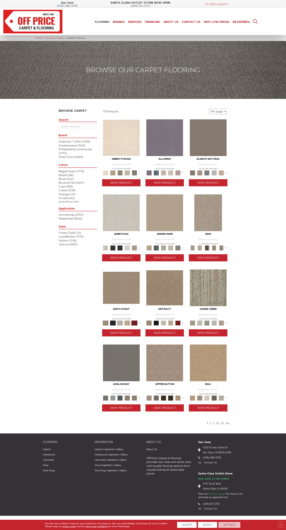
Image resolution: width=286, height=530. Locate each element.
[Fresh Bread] (134, 247)
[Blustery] (214, 172)
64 (227, 423)
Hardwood (49, 454)
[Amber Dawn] (208, 362)
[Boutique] (221, 172)
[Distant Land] (134, 397)
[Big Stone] (200, 397)
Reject (207, 524)
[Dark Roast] (120, 247)
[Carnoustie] (178, 397)
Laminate (48, 459)
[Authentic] (164, 212)
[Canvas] (121, 212)
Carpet (60, 38)
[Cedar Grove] (208, 287)
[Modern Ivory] (200, 322)
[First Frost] (127, 247)
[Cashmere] (127, 322)
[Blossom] (178, 172)
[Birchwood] (121, 287)
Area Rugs (49, 470)
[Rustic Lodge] (221, 322)
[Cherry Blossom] (134, 322)
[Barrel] (208, 137)
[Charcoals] (113, 247)
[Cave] (214, 397)
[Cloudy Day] (163, 247)
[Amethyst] (164, 137)
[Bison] (163, 397)
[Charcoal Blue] (120, 397)
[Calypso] (113, 397)
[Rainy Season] (214, 322)
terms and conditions (97, 526)
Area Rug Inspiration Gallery (111, 470)
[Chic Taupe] (127, 172)
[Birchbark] (170, 172)
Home (38, 38)
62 (217, 423)
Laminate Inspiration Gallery (111, 459)
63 (222, 423)
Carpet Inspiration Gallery (109, 449)
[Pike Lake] (207, 322)
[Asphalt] (121, 362)
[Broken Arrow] (221, 247)
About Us (151, 449)
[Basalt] (163, 172)
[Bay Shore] (214, 247)
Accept (187, 524)
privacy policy (69, 526)
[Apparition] (207, 247)
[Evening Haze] (178, 247)
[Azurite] (156, 172)
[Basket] (200, 172)
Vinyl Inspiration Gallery (108, 465)
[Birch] (207, 397)
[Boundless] (120, 172)
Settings (229, 524)
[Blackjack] (113, 322)
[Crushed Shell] (221, 397)
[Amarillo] (164, 362)
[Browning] (170, 397)
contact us (210, 462)
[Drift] (170, 247)
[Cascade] (120, 322)
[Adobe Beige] (208, 212)
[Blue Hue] (156, 247)
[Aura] (121, 137)
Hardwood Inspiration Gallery (111, 454)
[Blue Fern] (207, 172)
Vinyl (45, 465)
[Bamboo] (113, 172)
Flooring (49, 38)
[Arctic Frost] (156, 397)
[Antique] (200, 247)
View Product (121, 182)
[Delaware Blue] (134, 172)
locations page (217, 493)
